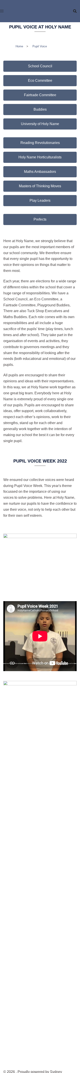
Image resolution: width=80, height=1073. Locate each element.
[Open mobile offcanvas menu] (2, 11)
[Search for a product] (75, 11)
